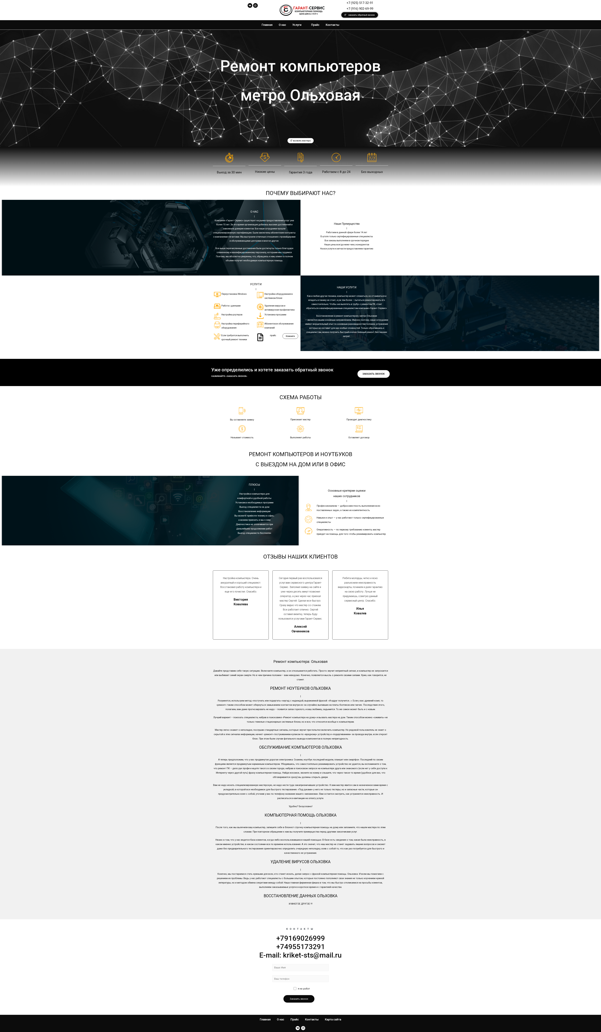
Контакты (332, 24)
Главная (267, 24)
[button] (359, 15)
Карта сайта (333, 1019)
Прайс (315, 24)
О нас (282, 24)
